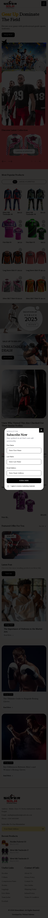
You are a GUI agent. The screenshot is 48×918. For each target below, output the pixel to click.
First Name (10, 445)
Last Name (10, 457)
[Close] (41, 430)
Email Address (11, 468)
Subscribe (24, 481)
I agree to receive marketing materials (22, 486)
